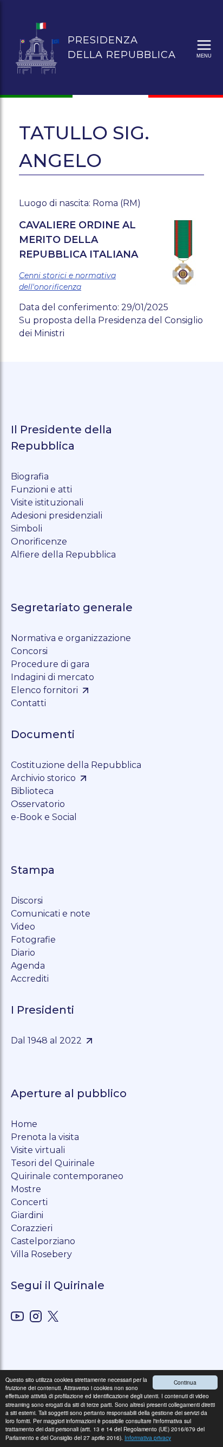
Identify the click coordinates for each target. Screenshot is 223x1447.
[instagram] (35, 1318)
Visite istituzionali (47, 502)
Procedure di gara (50, 664)
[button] (204, 48)
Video (23, 926)
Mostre (26, 1189)
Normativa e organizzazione (71, 638)
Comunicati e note (50, 913)
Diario (23, 952)
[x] (53, 1318)
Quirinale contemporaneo (67, 1176)
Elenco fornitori (44, 690)
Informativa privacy (147, 1437)
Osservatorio (38, 804)
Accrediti (30, 979)
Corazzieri (32, 1228)
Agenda (28, 966)
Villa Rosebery (41, 1254)
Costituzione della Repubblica (76, 765)
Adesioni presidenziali (56, 515)
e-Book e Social (44, 817)
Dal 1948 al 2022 (46, 1040)
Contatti (28, 703)
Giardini (27, 1215)
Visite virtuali (38, 1150)
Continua (185, 1382)
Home (24, 1124)
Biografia (30, 476)
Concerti (29, 1202)
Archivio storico (43, 778)
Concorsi (29, 651)
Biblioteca (32, 791)
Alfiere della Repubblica (63, 554)
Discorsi (27, 900)
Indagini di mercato (52, 677)
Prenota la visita (45, 1137)
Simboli (26, 528)
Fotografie (33, 939)
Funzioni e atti (41, 489)
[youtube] (17, 1318)
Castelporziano (43, 1241)
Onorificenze (39, 541)
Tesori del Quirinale (53, 1163)
